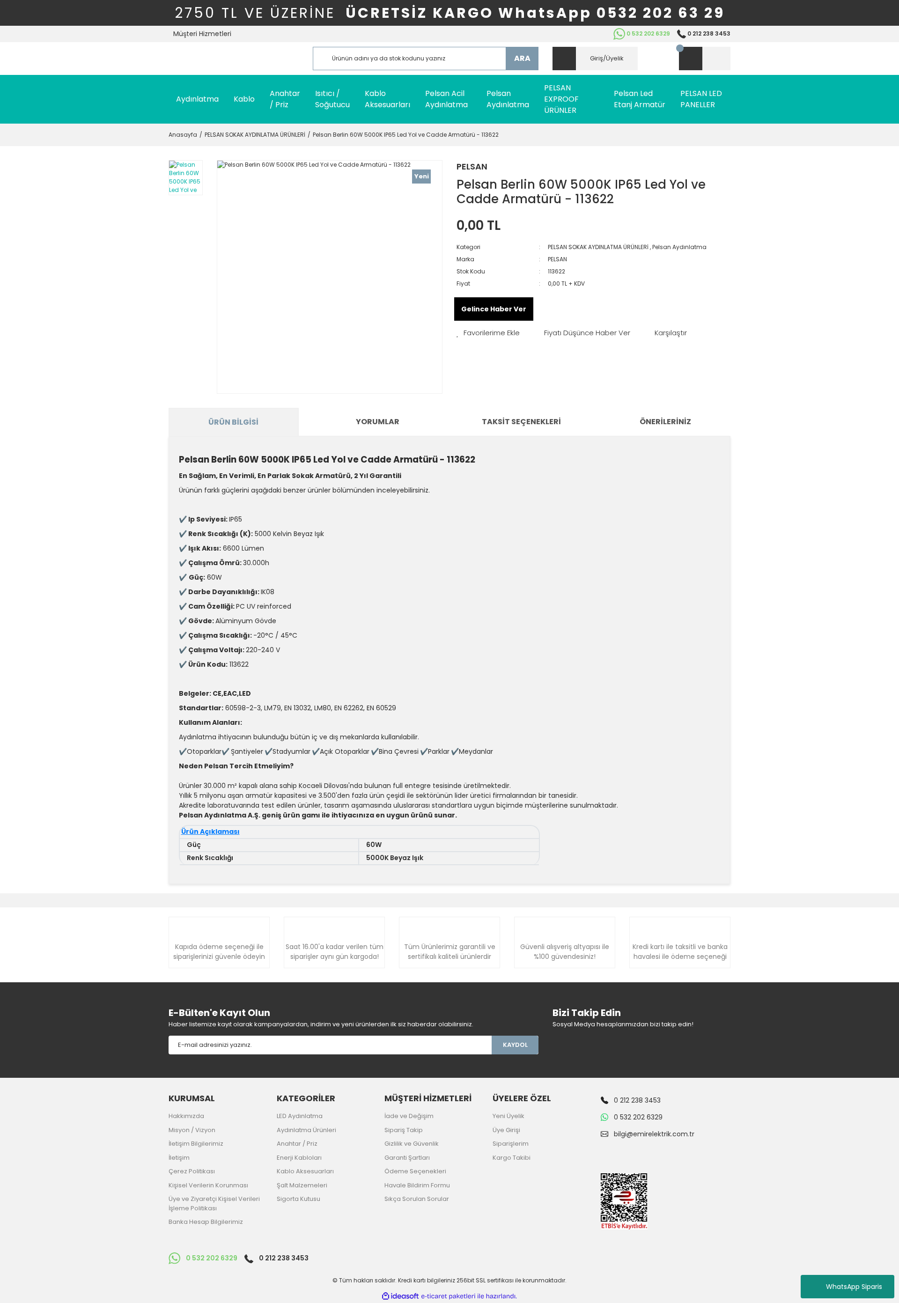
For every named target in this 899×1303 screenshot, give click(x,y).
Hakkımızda (186, 1116)
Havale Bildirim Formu (417, 1185)
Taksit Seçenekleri (521, 421)
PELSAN (472, 166)
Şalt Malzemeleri (302, 1185)
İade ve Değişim (409, 1116)
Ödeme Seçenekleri (415, 1171)
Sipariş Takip (403, 1130)
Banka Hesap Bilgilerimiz (206, 1221)
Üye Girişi (506, 1130)
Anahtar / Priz (297, 1143)
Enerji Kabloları (299, 1157)
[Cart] (704, 58)
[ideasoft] (400, 1296)
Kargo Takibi (512, 1157)
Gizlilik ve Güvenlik (411, 1143)
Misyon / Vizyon (192, 1130)
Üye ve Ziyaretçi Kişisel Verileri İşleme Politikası (214, 1203)
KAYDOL (515, 1044)
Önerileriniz (665, 421)
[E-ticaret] (448, 1296)
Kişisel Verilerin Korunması (208, 1185)
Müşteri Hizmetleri (202, 33)
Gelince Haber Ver (493, 309)
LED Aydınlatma (300, 1116)
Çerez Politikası (192, 1171)
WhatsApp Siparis (854, 1286)
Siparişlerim (511, 1143)
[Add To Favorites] (488, 333)
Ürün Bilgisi (233, 422)
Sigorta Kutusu (298, 1198)
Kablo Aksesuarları (305, 1171)
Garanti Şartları (407, 1157)
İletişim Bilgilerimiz (196, 1143)
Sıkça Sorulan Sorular (416, 1198)
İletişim (179, 1157)
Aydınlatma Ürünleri (306, 1130)
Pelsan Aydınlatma (679, 247)
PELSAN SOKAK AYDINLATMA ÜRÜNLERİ (598, 247)
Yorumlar (377, 421)
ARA (522, 58)
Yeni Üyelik (508, 1116)
